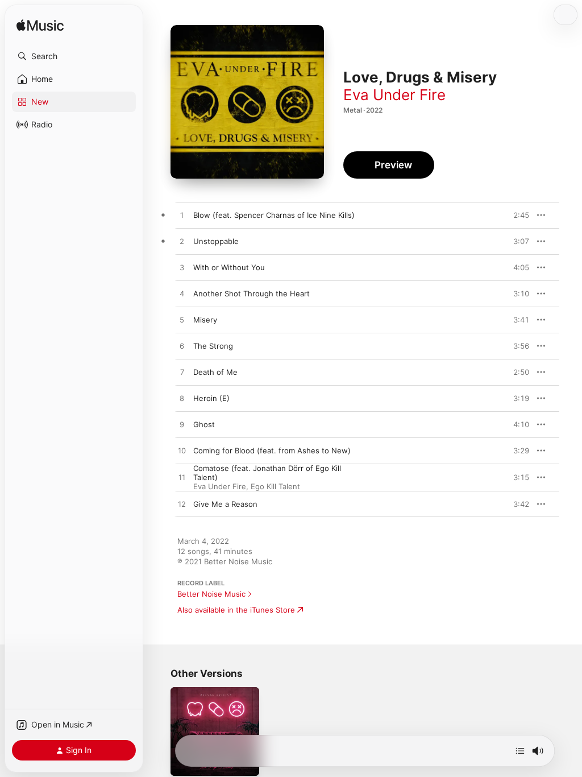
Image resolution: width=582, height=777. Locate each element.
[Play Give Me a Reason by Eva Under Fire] (182, 504)
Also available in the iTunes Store (236, 609)
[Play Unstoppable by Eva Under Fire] (182, 242)
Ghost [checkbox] (204, 424)
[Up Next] (520, 751)
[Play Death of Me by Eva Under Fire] (182, 372)
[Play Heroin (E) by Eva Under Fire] (182, 399)
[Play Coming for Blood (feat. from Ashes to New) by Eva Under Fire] (182, 451)
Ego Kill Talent (275, 486)
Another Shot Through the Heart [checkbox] (251, 293)
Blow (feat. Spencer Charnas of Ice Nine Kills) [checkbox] (274, 215)
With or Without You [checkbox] (229, 267)
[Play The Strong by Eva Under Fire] (182, 346)
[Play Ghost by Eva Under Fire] (182, 425)
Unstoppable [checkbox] (216, 241)
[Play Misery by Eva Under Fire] (182, 320)
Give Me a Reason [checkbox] (225, 504)
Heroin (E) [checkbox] (211, 398)
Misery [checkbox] (205, 319)
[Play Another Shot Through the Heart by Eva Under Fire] (182, 294)
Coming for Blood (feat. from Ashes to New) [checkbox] (272, 450)
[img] (40, 25)
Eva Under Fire (394, 95)
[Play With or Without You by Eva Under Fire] (182, 268)
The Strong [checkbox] (213, 345)
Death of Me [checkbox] (215, 372)
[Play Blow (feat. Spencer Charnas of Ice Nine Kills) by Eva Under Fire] (182, 215)
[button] (74, 56)
